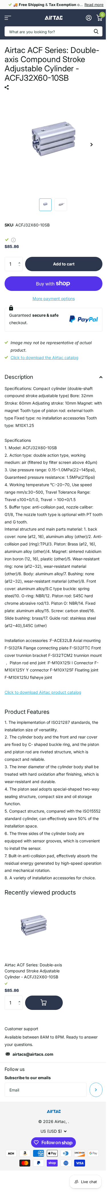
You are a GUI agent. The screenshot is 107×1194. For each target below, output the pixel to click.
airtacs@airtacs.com (33, 1054)
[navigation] (45, 204)
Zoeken (96, 31)
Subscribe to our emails (28, 1077)
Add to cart (63, 263)
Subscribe (96, 1090)
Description (19, 377)
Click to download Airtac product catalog (43, 692)
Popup (13, 239)
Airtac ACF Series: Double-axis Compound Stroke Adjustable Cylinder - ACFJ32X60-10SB (33, 970)
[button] (21, 259)
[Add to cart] (44, 1003)
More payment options (54, 298)
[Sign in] (89, 18)
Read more (94, 4)
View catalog (8, 17)
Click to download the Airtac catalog (44, 357)
